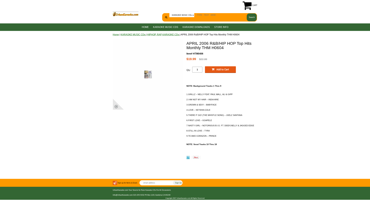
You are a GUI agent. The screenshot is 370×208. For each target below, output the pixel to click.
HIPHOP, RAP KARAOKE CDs (163, 34)
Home (145, 27)
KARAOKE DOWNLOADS (196, 27)
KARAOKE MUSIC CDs (165, 27)
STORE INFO (221, 27)
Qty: (188, 70)
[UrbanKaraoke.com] (125, 14)
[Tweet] (188, 158)
